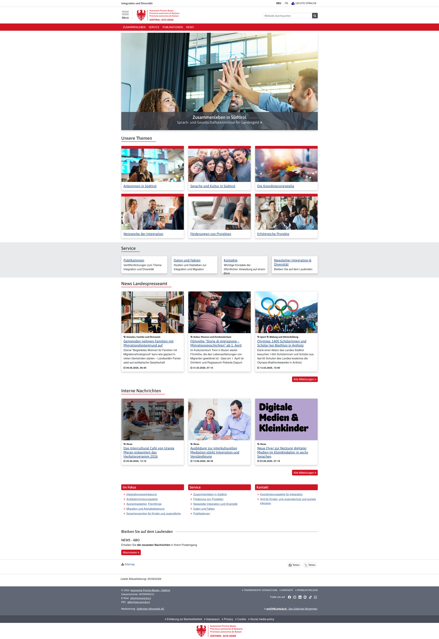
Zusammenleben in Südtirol (210, 494)
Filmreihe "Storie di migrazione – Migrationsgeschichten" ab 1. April (216, 343)
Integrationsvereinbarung (141, 494)
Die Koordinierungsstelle (275, 186)
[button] (219, 120)
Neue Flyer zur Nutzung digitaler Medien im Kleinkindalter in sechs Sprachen (282, 452)
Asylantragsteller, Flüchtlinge (144, 504)
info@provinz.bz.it (140, 598)
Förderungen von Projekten (210, 234)
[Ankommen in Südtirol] (152, 165)
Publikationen (173, 27)
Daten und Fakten (187, 260)
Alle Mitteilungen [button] (304, 379)
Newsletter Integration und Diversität (215, 504)
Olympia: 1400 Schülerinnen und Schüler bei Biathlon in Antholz (281, 343)
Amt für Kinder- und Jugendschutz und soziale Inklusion (288, 501)
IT (286, 3)
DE (278, 3)
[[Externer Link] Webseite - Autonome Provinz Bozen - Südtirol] (158, 15)
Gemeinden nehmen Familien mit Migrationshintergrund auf (148, 343)
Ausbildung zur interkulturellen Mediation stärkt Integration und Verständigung (214, 452)
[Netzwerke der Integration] (152, 213)
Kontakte (231, 260)
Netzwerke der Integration (143, 234)
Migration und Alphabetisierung (145, 509)
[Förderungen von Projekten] (219, 213)
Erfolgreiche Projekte (273, 234)
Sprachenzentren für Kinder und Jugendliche (153, 513)
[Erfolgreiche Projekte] (286, 213)
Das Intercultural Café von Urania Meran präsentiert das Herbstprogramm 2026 (148, 452)
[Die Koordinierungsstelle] (286, 165)
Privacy (228, 619)
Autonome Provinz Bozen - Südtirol (150, 590)
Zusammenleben (134, 27)
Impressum (213, 619)
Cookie (241, 619)
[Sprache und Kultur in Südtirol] (219, 165)
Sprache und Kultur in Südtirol (212, 186)
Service (154, 27)
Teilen (296, 565)
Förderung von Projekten (208, 499)
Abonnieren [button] (130, 552)
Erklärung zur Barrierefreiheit (184, 619)
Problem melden (307, 590)
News (190, 27)
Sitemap (130, 564)
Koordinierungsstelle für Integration (281, 494)
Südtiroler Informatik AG (150, 608)
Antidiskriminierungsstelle (142, 499)
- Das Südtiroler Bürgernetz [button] (291, 608)
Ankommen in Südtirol (140, 186)
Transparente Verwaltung (260, 590)
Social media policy (262, 619)
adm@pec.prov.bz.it (138, 602)
